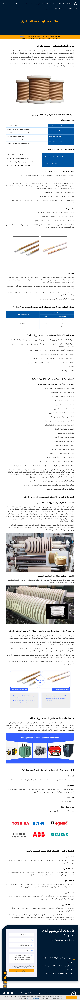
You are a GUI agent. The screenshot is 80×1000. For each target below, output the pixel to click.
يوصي (38, 3)
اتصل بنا (24, 3)
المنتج (52, 3)
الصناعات (45, 3)
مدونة (31, 3)
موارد (18, 3)
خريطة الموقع (29, 993)
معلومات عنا (61, 3)
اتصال (20, 993)
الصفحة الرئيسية (71, 9)
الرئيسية (69, 3)
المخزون (22, 36)
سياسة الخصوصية (42, 993)
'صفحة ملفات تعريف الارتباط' (33, 999)
